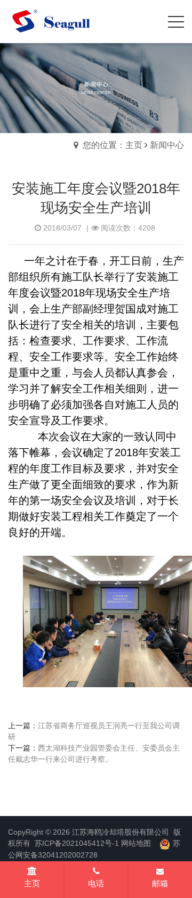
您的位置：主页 (112, 145)
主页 (32, 883)
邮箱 (160, 883)
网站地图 (136, 843)
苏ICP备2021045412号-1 (77, 843)
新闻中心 (167, 145)
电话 (96, 883)
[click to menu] (176, 21)
